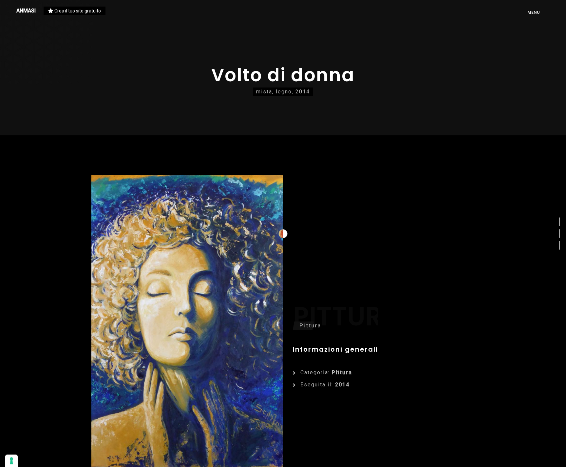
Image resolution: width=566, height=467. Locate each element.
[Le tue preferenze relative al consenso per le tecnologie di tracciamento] (11, 461)
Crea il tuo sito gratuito (77, 10)
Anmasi (26, 11)
